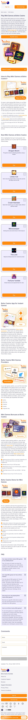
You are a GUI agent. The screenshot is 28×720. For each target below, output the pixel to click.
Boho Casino (4, 12)
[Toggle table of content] (25, 69)
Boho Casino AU (12, 30)
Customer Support (5, 679)
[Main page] (5, 2)
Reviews (3, 682)
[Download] (14, 717)
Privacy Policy (4, 687)
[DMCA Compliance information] (8, 710)
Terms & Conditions (6, 690)
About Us (3, 676)
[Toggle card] (25, 148)
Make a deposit (6, 118)
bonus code (10, 445)
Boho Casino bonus (19, 453)
